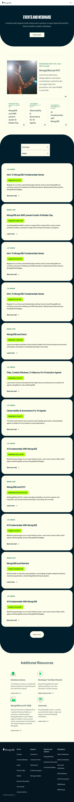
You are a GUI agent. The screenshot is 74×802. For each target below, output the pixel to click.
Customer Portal (35, 760)
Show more (37, 634)
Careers (19, 754)
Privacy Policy (21, 770)
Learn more (15, 693)
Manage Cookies (35, 776)
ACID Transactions (63, 779)
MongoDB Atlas (48, 756)
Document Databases (60, 766)
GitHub (19, 776)
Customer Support (36, 770)
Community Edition (50, 767)
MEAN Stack (61, 790)
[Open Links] (71, 2)
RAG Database (62, 773)
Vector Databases (63, 754)
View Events (37, 35)
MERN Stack (61, 784)
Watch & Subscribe (44, 693)
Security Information (23, 781)
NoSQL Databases (63, 760)
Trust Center (20, 786)
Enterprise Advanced (50, 762)
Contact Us (33, 754)
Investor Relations (22, 760)
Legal (18, 765)
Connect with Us (22, 792)
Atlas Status (34, 765)
